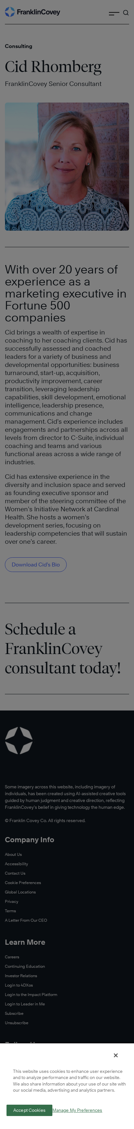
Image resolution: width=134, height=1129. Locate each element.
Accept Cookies (29, 1110)
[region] (67, 1086)
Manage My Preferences (77, 1110)
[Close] (116, 1055)
